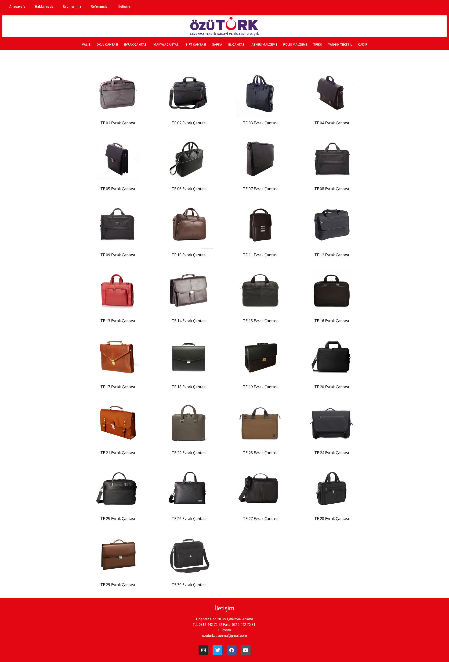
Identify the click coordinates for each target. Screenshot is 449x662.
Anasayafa (17, 6)
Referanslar (100, 6)
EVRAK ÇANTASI (135, 44)
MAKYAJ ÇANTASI (166, 44)
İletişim (124, 6)
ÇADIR (362, 44)
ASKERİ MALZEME (264, 44)
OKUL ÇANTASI (107, 44)
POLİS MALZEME (295, 44)
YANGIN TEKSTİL (340, 44)
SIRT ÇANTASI (196, 44)
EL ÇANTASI (236, 44)
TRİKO (317, 44)
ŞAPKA (217, 44)
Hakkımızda (44, 6)
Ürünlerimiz (72, 6)
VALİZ (86, 44)
